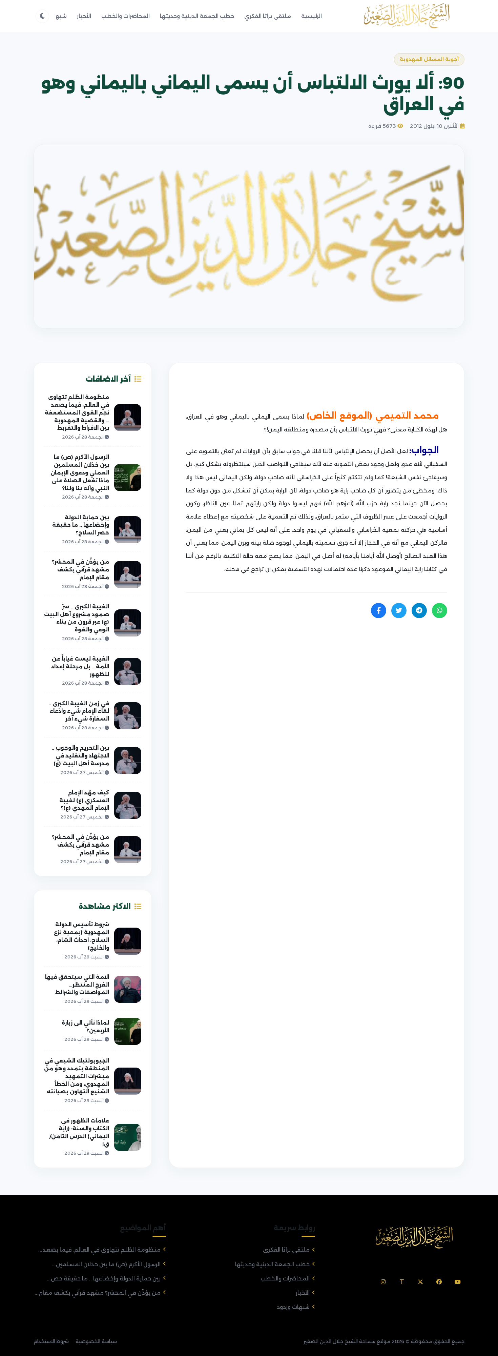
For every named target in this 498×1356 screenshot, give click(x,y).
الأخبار (84, 16)
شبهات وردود (293, 1307)
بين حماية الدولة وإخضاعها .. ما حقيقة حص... (104, 1278)
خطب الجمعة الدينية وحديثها (197, 16)
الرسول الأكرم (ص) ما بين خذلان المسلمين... (106, 1264)
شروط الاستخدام (51, 1341)
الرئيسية (311, 16)
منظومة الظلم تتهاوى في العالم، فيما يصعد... (99, 1250)
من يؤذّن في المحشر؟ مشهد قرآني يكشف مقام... (98, 1293)
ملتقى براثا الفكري (267, 16)
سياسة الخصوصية (96, 1341)
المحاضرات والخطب (125, 16)
